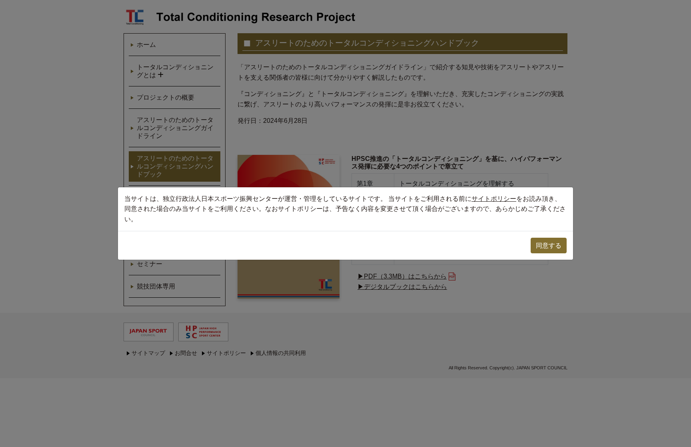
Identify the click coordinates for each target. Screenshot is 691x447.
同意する (548, 245)
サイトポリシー (493, 198)
